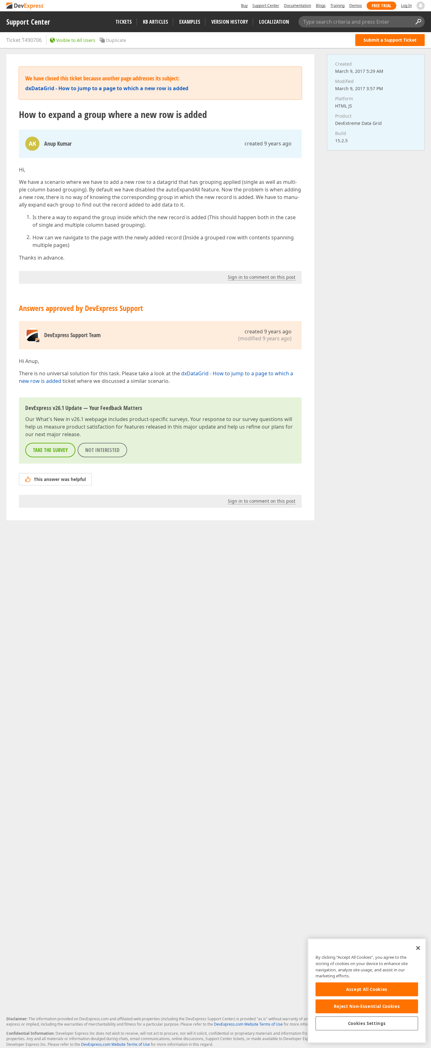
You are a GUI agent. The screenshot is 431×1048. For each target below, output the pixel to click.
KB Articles (155, 21)
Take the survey (50, 450)
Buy (244, 5)
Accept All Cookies (366, 989)
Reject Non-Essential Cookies (367, 1006)
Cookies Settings (367, 1023)
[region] (367, 991)
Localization (274, 21)
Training (337, 5)
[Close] (418, 948)
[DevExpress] (25, 6)
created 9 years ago (268, 143)
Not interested (102, 450)
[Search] (418, 21)
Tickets (123, 21)
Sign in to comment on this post (261, 277)
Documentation (297, 5)
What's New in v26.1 (60, 419)
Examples (189, 21)
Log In (406, 5)
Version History (229, 21)
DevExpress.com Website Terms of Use (248, 1024)
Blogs (321, 5)
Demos (355, 5)
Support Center (265, 5)
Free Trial (381, 6)
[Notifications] (420, 6)
